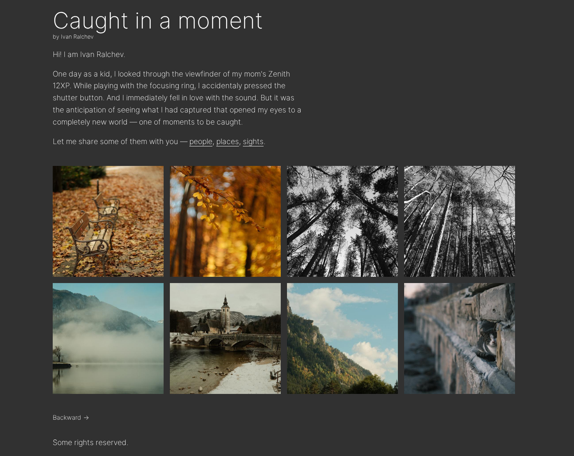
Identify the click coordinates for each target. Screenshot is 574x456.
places (227, 141)
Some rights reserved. (90, 442)
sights (253, 141)
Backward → (71, 417)
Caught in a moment (158, 20)
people (200, 141)
